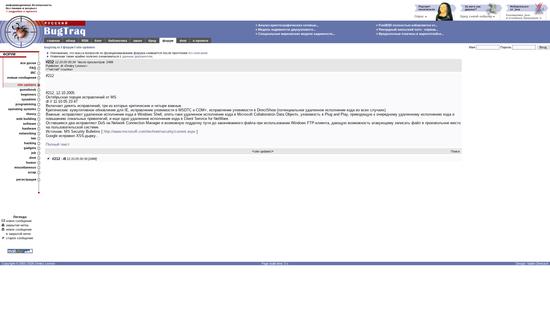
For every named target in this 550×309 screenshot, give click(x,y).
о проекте (200, 40)
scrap (32, 172)
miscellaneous (25, 167)
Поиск (455, 151)
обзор (70, 40)
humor (31, 162)
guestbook (28, 89)
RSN (85, 40)
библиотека (117, 40)
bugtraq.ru (52, 47)
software (29, 123)
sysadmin (28, 99)
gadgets (30, 148)
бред (152, 40)
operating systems (22, 109)
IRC (33, 72)
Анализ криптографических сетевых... (288, 25)
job (33, 152)
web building (26, 118)
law (33, 138)
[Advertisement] (507, 145)
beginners (28, 94)
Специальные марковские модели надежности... (296, 33)
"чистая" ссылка (59, 69)
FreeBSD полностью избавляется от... (407, 25)
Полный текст (58, 144)
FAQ (33, 68)
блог (98, 40)
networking (27, 133)
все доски (28, 63)
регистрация (26, 179)
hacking (30, 143)
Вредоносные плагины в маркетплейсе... (411, 33)
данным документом (137, 56)
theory (31, 114)
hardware (29, 128)
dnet (183, 40)
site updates (85, 47)
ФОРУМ (9, 54)
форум (167, 40)
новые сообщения (21, 77)
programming (25, 104)
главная (53, 40)
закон (137, 40)
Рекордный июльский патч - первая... (408, 29)
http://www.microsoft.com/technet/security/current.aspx (149, 131)
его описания (197, 53)
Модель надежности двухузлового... (286, 29)
